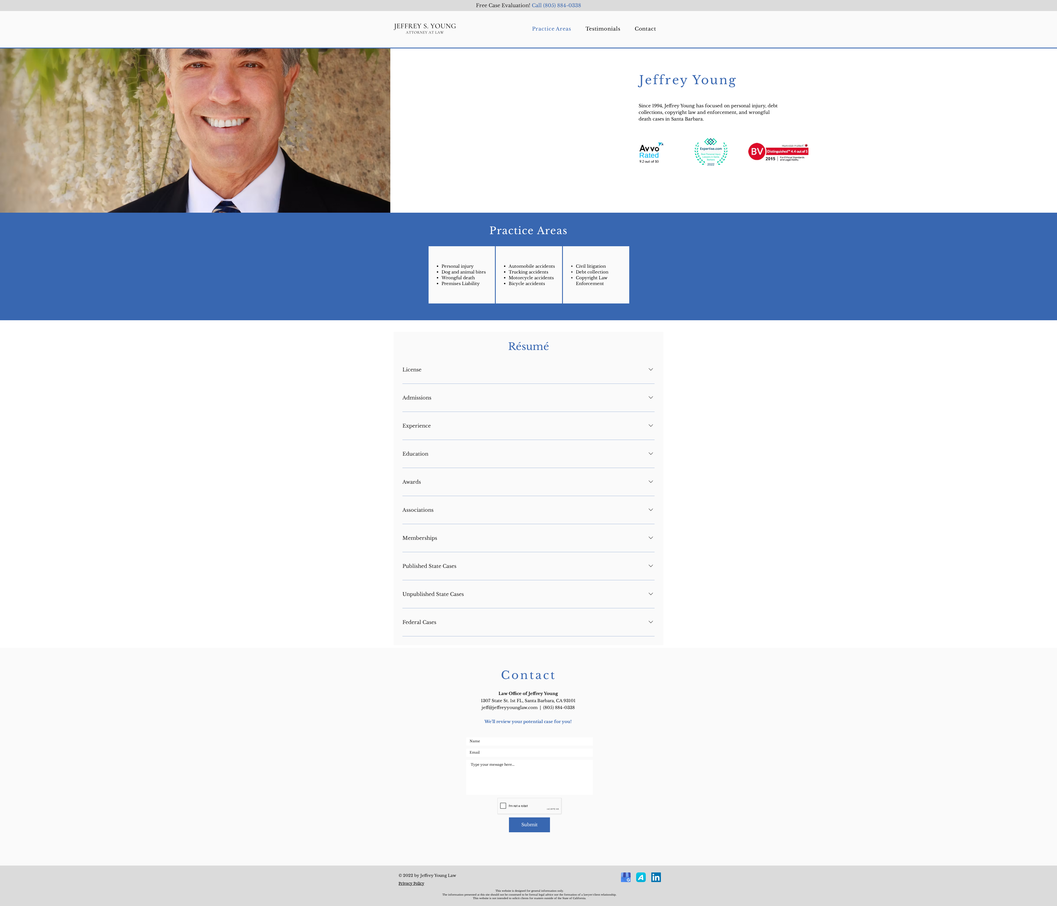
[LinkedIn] (656, 877)
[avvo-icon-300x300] (641, 877)
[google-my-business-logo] (626, 877)
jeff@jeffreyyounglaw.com (510, 707)
